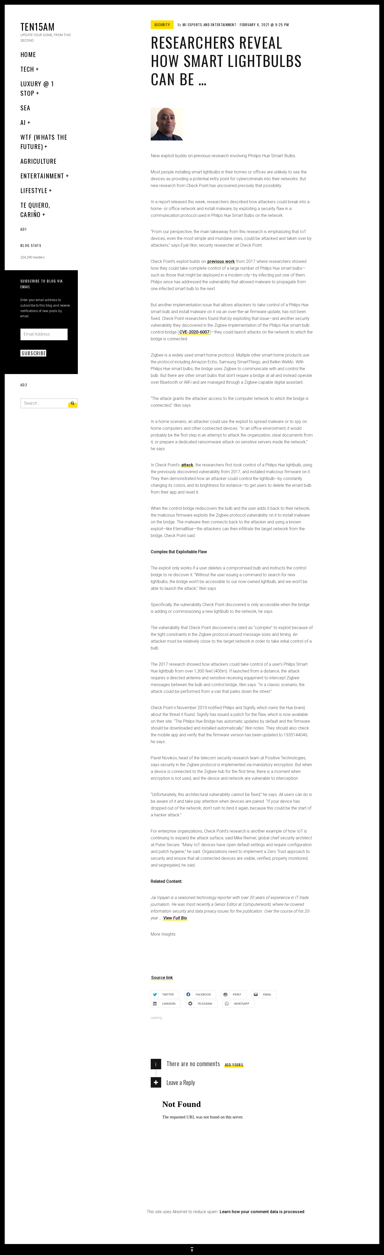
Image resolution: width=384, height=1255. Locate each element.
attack (187, 464)
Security (162, 24)
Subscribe (34, 353)
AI (23, 122)
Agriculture (38, 161)
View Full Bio (175, 917)
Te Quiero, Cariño (35, 209)
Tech (27, 69)
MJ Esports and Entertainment (209, 24)
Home (28, 54)
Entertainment (42, 175)
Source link (162, 977)
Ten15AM (37, 26)
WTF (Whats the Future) (43, 141)
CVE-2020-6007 (194, 332)
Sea (25, 107)
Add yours (234, 1064)
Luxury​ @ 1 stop (37, 88)
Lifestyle (33, 190)
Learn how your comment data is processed (262, 1211)
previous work (221, 261)
